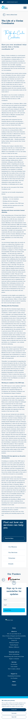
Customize (14, 713)
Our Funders (14, 678)
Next (24, 579)
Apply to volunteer (14, 658)
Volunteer (11, 558)
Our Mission (12, 547)
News (14, 681)
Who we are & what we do (14, 633)
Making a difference (14, 647)
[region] (14, 709)
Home (14, 628)
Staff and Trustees (14, 642)
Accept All (14, 709)
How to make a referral (14, 669)
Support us (14, 674)
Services (14, 662)
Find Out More (9, 538)
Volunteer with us (14, 652)
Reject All (14, 717)
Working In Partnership (14, 638)
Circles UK (14, 640)
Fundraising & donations (14, 676)
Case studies (14, 666)
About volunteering (14, 654)
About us (14, 631)
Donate (10, 564)
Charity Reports (14, 645)
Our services (14, 664)
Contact (14, 685)
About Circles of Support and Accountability (14, 636)
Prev (3, 579)
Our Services (12, 552)
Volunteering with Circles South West (14, 656)
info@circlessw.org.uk (12, 2)
